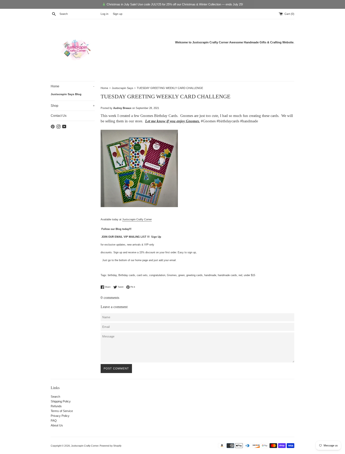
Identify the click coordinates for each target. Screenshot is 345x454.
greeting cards (194, 275)
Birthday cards (126, 275)
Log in (104, 13)
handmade (210, 275)
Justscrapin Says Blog (66, 94)
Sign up (117, 13)
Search (55, 396)
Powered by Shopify (110, 445)
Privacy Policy (60, 415)
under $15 (249, 275)
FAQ (54, 420)
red (240, 275)
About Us (57, 425)
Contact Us (58, 115)
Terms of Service (62, 411)
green (181, 275)
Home (72, 86)
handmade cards (227, 275)
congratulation (157, 275)
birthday (112, 275)
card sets (142, 275)
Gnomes (172, 275)
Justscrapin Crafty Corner (137, 219)
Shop (73, 105)
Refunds (56, 406)
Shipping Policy (61, 401)
